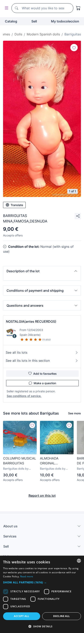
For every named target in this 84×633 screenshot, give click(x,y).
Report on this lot (42, 496)
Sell (34, 21)
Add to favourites (45, 373)
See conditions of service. (24, 396)
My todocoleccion (65, 21)
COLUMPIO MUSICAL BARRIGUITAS (19, 460)
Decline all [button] (61, 616)
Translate (17, 205)
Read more (26, 576)
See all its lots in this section (28, 361)
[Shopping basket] (78, 8)
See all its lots (16, 352)
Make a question (45, 383)
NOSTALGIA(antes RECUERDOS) (31, 321)
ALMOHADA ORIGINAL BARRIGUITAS (50, 461)
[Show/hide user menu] (5, 8)
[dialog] (42, 594)
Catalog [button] (11, 21)
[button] (42, 271)
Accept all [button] (21, 616)
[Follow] (74, 47)
